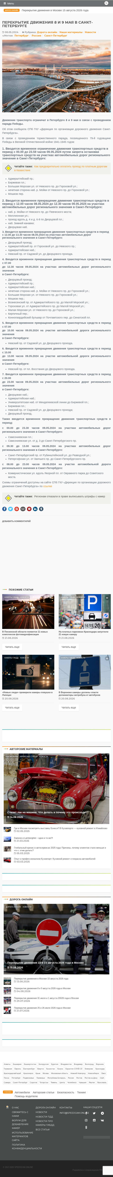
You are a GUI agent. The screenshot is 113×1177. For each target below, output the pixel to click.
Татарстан (44, 1083)
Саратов (33, 1083)
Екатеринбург (29, 1069)
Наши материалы (71, 32)
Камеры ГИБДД (11, 597)
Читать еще (12, 646)
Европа (18, 1069)
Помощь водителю (26, 1096)
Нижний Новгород (77, 1073)
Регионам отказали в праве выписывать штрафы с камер (69, 496)
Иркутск (40, 1069)
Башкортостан (30, 1064)
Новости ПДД (44, 1116)
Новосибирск (93, 1073)
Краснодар (100, 1069)
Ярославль (101, 1083)
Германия (8, 1069)
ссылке (47, 486)
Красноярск (28, 1073)
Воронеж (100, 1064)
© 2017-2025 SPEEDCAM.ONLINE (18, 1167)
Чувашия (82, 1083)
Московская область (59, 1073)
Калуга (60, 1069)
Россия (36, 35)
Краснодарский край (12, 1073)
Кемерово (89, 1069)
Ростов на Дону (91, 1078)
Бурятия (54, 1064)
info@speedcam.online (74, 1113)
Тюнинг (81, 1092)
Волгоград (89, 1064)
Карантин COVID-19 (73, 1069)
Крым (38, 1073)
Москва (46, 1073)
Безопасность (65, 1092)
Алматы (7, 1064)
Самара (7, 1083)
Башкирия (17, 1064)
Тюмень (54, 1083)
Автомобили (12, 757)
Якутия (92, 1083)
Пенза (6, 1078)
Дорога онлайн (11, 10)
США (102, 1078)
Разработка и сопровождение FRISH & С (91, 1170)
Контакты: (66, 1107)
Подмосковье (28, 1078)
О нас (15, 1107)
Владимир (78, 1064)
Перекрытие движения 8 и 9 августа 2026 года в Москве (56, 10)
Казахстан (50, 1069)
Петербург (22, 35)
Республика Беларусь (56, 1078)
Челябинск (71, 1083)
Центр (62, 1083)
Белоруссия (44, 1064)
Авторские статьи (29, 757)
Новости (90, 32)
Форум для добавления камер (20, 1124)
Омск (103, 1073)
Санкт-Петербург (55, 35)
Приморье (40, 1078)
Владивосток (66, 1064)
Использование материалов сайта (22, 1136)
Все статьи (43, 1129)
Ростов (79, 1078)
